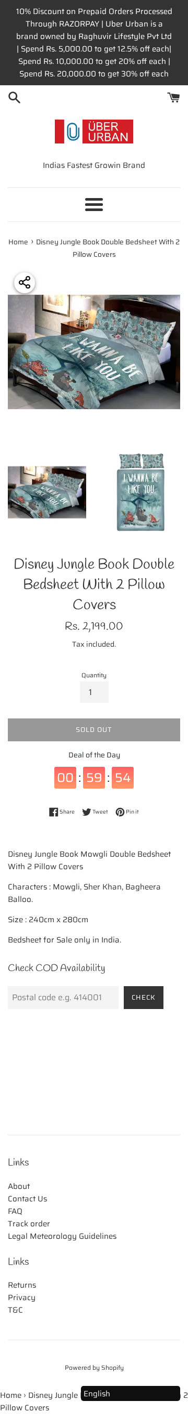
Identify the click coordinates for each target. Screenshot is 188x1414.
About (19, 1186)
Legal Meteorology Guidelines (62, 1236)
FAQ (15, 1211)
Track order (29, 1223)
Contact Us (27, 1199)
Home (10, 1395)
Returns (22, 1285)
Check (144, 997)
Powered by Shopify (94, 1367)
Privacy (22, 1297)
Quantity (94, 675)
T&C (15, 1310)
